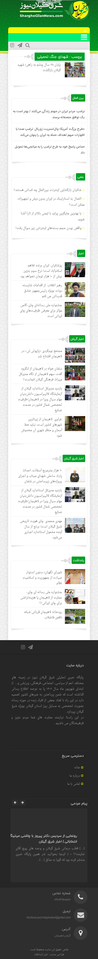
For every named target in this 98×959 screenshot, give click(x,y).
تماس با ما (73, 784)
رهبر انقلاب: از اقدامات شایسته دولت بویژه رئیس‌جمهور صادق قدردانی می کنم (42, 291)
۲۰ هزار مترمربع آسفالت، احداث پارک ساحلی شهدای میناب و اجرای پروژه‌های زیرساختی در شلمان (40, 476)
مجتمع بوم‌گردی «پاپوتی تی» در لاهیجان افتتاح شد (42, 353)
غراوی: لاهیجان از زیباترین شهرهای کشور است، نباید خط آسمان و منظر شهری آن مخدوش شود (41, 428)
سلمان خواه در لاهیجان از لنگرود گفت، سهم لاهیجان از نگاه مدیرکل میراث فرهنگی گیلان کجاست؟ (40, 374)
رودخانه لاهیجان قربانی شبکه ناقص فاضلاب (43, 615)
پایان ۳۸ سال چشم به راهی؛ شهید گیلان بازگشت (39, 67)
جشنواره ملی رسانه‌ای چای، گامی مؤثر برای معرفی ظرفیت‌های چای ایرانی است (41, 311)
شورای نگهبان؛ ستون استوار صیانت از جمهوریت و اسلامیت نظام (42, 578)
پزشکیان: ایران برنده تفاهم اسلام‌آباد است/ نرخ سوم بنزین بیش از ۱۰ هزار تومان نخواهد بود (41, 271)
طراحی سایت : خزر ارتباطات (49, 954)
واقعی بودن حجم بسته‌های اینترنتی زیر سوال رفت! (48, 228)
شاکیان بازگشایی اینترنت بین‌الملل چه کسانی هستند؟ (47, 190)
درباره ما (74, 776)
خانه (77, 768)
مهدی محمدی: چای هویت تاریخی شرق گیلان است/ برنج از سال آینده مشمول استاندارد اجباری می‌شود (41, 529)
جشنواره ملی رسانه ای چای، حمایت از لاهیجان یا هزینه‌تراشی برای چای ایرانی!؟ (41, 598)
